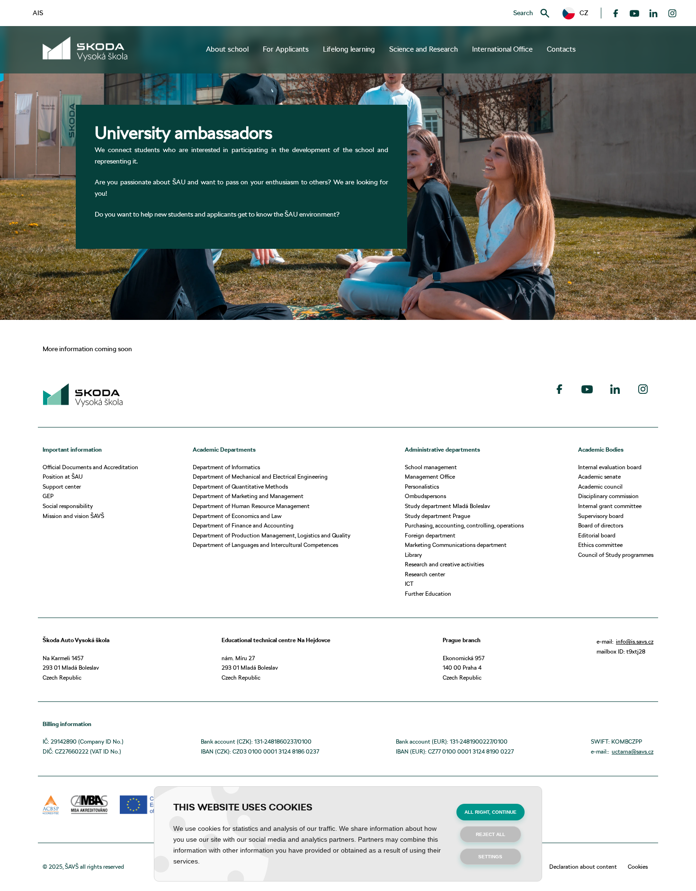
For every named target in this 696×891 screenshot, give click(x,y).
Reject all (490, 834)
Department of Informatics (226, 467)
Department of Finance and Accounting (243, 525)
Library (413, 554)
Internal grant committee (610, 505)
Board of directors (600, 525)
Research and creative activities (444, 564)
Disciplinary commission (608, 496)
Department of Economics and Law (237, 515)
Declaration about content (583, 866)
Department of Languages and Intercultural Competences (265, 544)
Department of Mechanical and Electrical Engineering (260, 476)
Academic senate (599, 476)
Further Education (428, 593)
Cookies (638, 866)
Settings (490, 856)
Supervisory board (601, 515)
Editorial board (597, 535)
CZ (581, 13)
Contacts (561, 49)
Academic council (600, 486)
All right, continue (490, 812)
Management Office (430, 476)
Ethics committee (600, 544)
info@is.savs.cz (634, 641)
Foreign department (430, 535)
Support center (62, 486)
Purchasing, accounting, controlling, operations (464, 525)
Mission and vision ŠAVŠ (73, 515)
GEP (48, 496)
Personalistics (422, 486)
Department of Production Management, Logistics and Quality (271, 535)
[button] (575, 13)
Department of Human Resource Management (251, 505)
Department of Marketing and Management (248, 496)
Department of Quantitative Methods (240, 486)
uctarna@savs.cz (632, 751)
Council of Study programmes (615, 554)
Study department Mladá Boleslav (447, 505)
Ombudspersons (425, 496)
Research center (425, 574)
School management (431, 467)
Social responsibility (68, 505)
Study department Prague (437, 515)
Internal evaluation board (610, 467)
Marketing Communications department (456, 544)
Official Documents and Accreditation (90, 467)
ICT (409, 583)
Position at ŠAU (63, 476)
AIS (38, 13)
